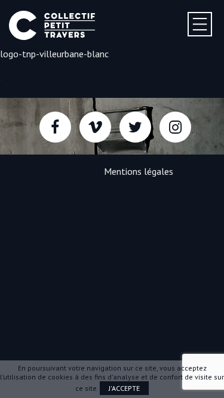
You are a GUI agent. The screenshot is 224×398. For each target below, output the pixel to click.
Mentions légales (138, 171)
